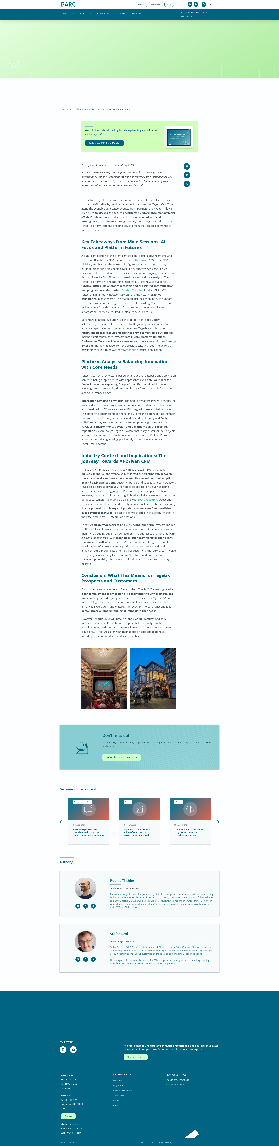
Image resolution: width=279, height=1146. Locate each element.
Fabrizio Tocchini (132, 290)
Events (122, 13)
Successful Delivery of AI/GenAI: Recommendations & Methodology (190, 832)
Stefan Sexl (119, 933)
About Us (137, 13)
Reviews (84, 13)
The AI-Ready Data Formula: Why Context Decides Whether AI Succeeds (139, 832)
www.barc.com (74, 1132)
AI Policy (168, 1142)
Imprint (143, 1142)
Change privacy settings (177, 1079)
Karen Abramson (137, 260)
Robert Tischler (122, 880)
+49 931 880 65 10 (77, 1124)
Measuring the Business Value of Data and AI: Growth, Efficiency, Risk (86, 832)
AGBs (161, 1142)
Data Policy (152, 1142)
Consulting (103, 13)
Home (64, 109)
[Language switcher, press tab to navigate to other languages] (213, 4)
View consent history (176, 1084)
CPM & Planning (77, 109)
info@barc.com (75, 1128)
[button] (204, 4)
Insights (67, 13)
